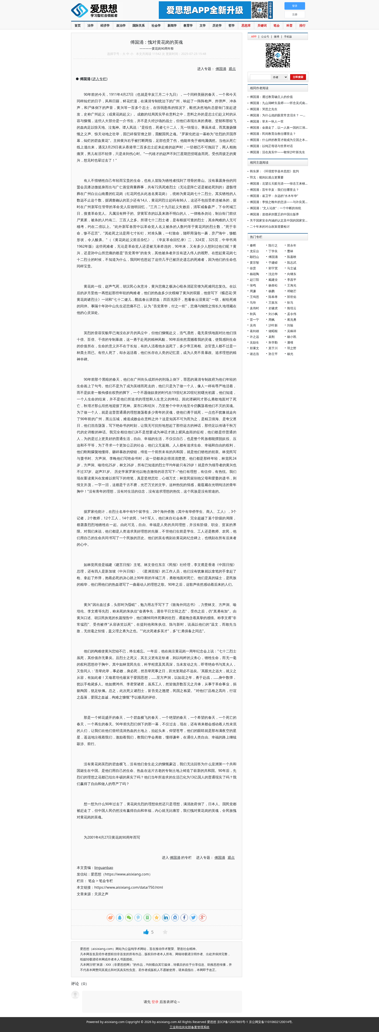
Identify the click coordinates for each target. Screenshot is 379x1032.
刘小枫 (273, 314)
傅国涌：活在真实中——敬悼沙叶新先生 (277, 152)
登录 (155, 1001)
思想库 (246, 25)
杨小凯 (291, 337)
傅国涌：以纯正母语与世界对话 (271, 146)
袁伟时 (254, 308)
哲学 (232, 25)
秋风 (253, 314)
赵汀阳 (254, 279)
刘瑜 (290, 325)
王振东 (273, 302)
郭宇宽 (273, 268)
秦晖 (253, 245)
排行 (302, 25)
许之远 (254, 337)
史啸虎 (273, 308)
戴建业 (273, 279)
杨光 (290, 354)
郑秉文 (254, 348)
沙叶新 (273, 325)
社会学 (156, 25)
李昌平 (291, 279)
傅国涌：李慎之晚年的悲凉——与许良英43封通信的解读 (288, 202)
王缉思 (254, 297)
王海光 (291, 285)
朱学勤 (273, 342)
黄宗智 (254, 262)
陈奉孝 (273, 297)
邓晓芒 (291, 291)
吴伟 (253, 325)
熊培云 (291, 308)
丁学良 (273, 251)
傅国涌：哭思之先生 (263, 109)
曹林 (290, 251)
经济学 (105, 25)
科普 (289, 25)
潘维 (290, 342)
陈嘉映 (291, 257)
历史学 (217, 25)
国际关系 (138, 25)
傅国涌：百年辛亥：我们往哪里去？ (274, 189)
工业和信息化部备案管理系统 (189, 1027)
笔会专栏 (106, 880)
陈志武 (291, 262)
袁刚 (271, 337)
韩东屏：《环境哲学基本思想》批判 (274, 171)
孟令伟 (291, 314)
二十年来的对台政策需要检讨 (270, 226)
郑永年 (291, 245)
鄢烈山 (254, 257)
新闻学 (172, 25)
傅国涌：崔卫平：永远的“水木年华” (274, 196)
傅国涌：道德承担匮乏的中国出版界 (274, 214)
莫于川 (273, 348)
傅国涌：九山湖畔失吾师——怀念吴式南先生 (280, 103)
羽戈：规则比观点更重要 (267, 177)
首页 (78, 25)
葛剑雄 (254, 331)
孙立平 (273, 354)
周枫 (271, 319)
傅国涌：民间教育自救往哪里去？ (273, 133)
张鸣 (253, 285)
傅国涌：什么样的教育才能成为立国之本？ (279, 140)
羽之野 (291, 348)
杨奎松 (273, 285)
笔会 (277, 25)
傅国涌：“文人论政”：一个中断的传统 (275, 208)
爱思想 (106, 11)
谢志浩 (254, 354)
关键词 (262, 25)
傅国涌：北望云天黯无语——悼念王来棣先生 (280, 183)
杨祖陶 (254, 274)
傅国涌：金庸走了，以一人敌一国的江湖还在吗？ (283, 127)
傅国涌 (273, 257)
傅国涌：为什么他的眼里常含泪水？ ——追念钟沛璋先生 (288, 115)
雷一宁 (254, 319)
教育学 (188, 25)
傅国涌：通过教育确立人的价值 (271, 97)
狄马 (290, 302)
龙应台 (254, 251)
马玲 (253, 302)
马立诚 (291, 268)
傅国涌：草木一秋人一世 (267, 121)
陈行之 (273, 245)
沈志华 (273, 274)
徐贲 (253, 268)
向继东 (291, 274)
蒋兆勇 (291, 319)
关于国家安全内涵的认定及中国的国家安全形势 (282, 220)
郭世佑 (291, 297)
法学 (91, 25)
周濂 (253, 291)
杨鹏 (271, 291)
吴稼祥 (291, 331)
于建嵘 (273, 262)
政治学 (121, 25)
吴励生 (254, 342)
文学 (203, 25)
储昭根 (273, 331)
